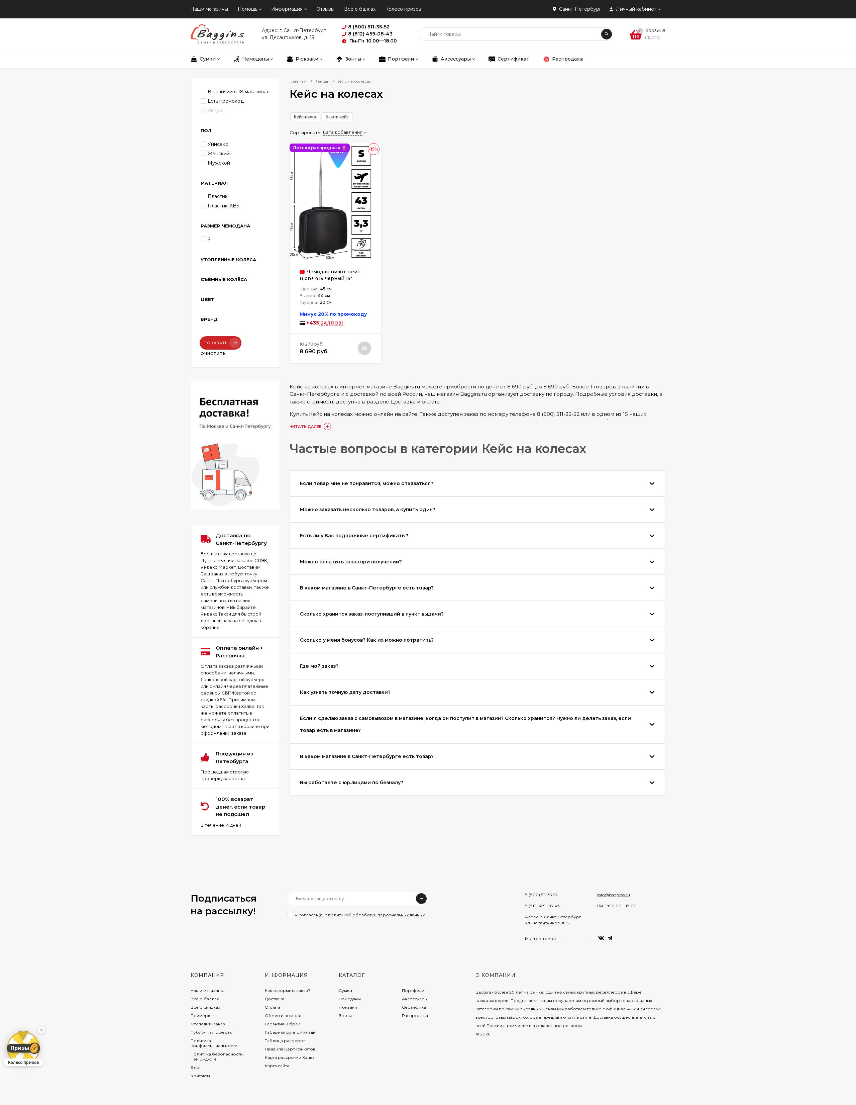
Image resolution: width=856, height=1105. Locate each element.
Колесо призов (403, 9)
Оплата (272, 1007)
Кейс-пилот (305, 116)
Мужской (219, 163)
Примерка (202, 1015)
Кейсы (321, 81)
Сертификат (415, 1007)
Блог (196, 1067)
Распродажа (415, 1015)
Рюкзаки (348, 1007)
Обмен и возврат (283, 1015)
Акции (215, 110)
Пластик (218, 196)
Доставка (274, 998)
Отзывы (325, 9)
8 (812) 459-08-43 (542, 905)
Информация (287, 9)
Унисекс (218, 144)
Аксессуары (415, 998)
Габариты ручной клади (290, 1032)
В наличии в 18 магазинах (238, 92)
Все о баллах (205, 998)
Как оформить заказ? (287, 990)
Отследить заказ (208, 1023)
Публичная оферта (211, 1032)
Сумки (345, 990)
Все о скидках (205, 1007)
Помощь (247, 9)
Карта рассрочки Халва (290, 1057)
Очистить (213, 353)
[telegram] (610, 938)
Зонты (345, 1015)
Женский (219, 154)
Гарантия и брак (282, 1023)
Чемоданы (350, 998)
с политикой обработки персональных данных (375, 914)
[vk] (601, 938)
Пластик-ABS (223, 206)
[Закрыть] (41, 1030)
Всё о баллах (360, 9)
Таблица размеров (285, 1040)
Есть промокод (226, 101)
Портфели (413, 990)
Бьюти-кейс (337, 116)
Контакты (200, 1075)
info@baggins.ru (613, 894)
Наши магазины (209, 9)
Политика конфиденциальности (214, 1043)
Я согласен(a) (360, 914)
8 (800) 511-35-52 (541, 894)
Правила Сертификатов (290, 1048)
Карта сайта (277, 1065)
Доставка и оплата (415, 401)
